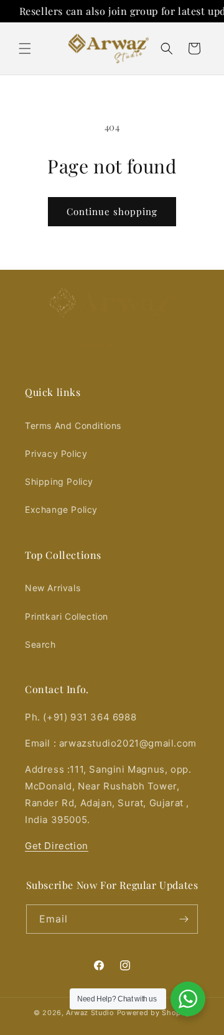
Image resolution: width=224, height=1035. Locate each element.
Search (40, 644)
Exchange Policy (61, 509)
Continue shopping (112, 211)
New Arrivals (52, 587)
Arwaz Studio (90, 1012)
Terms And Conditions (73, 425)
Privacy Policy (56, 453)
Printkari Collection (66, 616)
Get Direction (56, 846)
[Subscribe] (183, 919)
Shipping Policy (59, 481)
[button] (25, 48)
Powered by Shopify (154, 1012)
